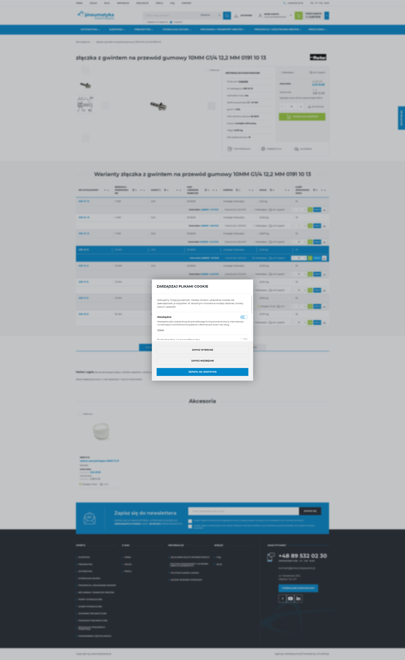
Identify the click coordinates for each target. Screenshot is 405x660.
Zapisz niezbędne (202, 361)
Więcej (160, 330)
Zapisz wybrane (202, 350)
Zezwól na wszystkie (202, 372)
